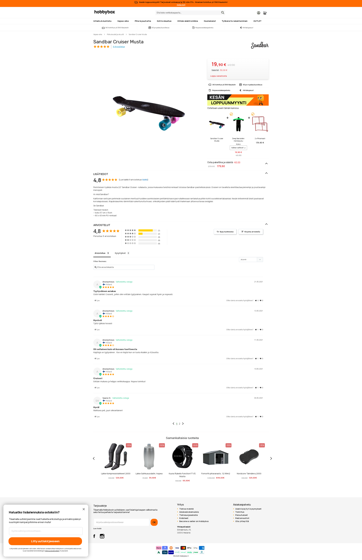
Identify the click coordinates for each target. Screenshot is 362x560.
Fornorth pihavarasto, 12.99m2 (215, 473)
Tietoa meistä (186, 509)
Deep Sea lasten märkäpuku (238, 139)
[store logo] (104, 12)
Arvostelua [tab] (100, 253)
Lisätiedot (100, 174)
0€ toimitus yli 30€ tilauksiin (117, 27)
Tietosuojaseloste (188, 515)
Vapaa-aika (97, 34)
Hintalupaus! (246, 27)
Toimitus (239, 512)
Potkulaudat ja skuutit (115, 34)
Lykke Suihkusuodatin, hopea (149, 473)
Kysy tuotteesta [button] (226, 231)
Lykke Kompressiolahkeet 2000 (115, 473)
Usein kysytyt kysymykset (248, 509)
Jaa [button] (98, 300)
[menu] (181, 21)
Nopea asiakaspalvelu (204, 27)
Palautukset (241, 515)
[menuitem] (103, 21)
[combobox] (190, 12)
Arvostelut (101, 225)
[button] (256, 300)
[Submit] (222, 12)
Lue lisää (97, 528)
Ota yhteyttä (242, 521)
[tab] (181, 174)
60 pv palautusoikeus (160, 27)
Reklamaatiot (242, 518)
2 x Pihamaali (260, 138)
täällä (144, 179)
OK (154, 522)
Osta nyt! (181, 5)
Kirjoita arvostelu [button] (252, 231)
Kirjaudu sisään (258, 12)
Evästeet (183, 518)
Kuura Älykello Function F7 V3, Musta (182, 475)
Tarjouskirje (100, 505)
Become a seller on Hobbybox (194, 521)
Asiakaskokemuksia (189, 512)
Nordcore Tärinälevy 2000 (249, 473)
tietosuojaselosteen (52, 551)
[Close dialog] (83, 509)
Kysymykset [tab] (120, 253)
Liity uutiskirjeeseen (45, 541)
